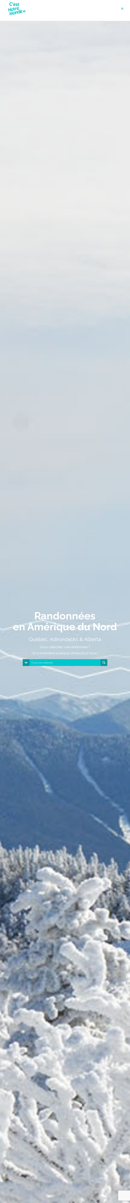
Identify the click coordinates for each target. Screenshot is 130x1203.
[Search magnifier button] (104, 662)
